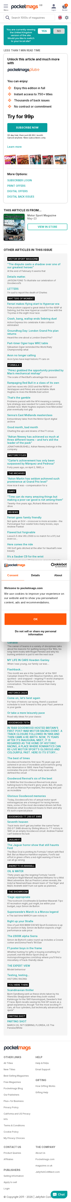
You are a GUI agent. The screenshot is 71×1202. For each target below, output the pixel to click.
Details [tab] (35, 575)
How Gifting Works (45, 1086)
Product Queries (12, 1153)
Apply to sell (10, 1182)
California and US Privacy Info (17, 1116)
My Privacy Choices (14, 1138)
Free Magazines (12, 1082)
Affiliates (8, 1159)
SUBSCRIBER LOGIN (19, 180)
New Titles (9, 1069)
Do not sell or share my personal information (35, 633)
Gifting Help (42, 1092)
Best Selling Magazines (16, 1075)
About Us (40, 1153)
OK (35, 619)
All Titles (8, 1063)
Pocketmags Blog (13, 1088)
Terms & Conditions (14, 1125)
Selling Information (14, 1176)
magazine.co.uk (44, 1165)
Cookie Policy (11, 1131)
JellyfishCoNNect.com (48, 1172)
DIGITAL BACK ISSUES (20, 196)
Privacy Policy (11, 1107)
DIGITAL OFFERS (17, 191)
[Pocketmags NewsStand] (23, 7)
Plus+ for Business (14, 1101)
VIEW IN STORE (47, 226)
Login (7, 1188)
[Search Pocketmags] (7, 18)
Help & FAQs (42, 1063)
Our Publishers (11, 1094)
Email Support (43, 1069)
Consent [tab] (12, 575)
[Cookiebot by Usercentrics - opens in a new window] (51, 565)
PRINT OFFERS (16, 185)
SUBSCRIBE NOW (27, 127)
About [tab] (58, 575)
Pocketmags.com (45, 1159)
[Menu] (6, 7)
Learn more (14, 146)
